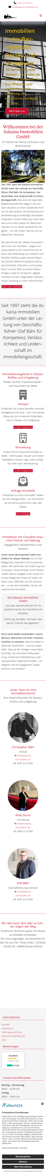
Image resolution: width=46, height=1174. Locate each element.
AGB (4, 1039)
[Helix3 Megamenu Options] (41, 15)
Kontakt (6, 1024)
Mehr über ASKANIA (11, 286)
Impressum (7, 1028)
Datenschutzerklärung (13, 1036)
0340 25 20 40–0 (25, 3)
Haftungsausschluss (12, 1032)
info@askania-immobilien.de (25, 7)
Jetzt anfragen (23, 513)
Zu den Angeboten (23, 427)
